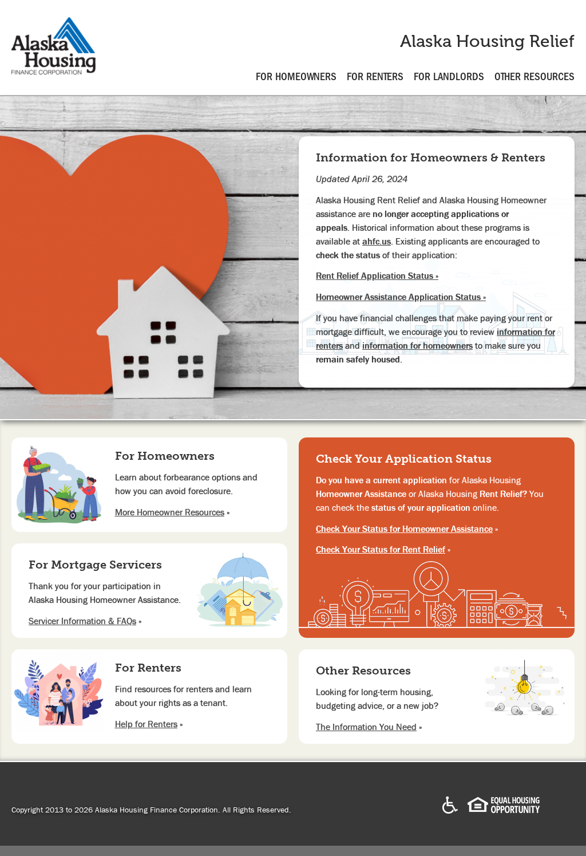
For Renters (375, 76)
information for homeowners (417, 345)
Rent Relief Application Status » (377, 275)
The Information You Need (366, 726)
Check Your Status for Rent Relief (380, 549)
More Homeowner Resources (169, 512)
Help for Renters (146, 723)
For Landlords (449, 76)
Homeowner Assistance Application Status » (401, 296)
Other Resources (534, 76)
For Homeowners (296, 76)
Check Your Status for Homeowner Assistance (404, 528)
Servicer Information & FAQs (82, 620)
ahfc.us (376, 241)
